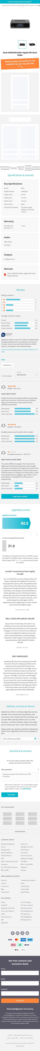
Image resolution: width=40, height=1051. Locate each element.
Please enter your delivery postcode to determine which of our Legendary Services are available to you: (19, 731)
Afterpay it (4, 864)
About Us (4, 880)
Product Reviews (6, 856)
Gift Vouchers (25, 850)
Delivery (3, 844)
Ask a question (6, 770)
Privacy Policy (25, 886)
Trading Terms (25, 880)
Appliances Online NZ (7, 908)
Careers (3, 883)
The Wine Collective (27, 905)
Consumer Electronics (12, 5)
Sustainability (25, 889)
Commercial (5, 886)
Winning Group (25, 914)
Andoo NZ (4, 905)
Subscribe (20, 1001)
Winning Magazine (26, 917)
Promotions (24, 853)
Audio (20, 5)
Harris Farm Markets (7, 911)
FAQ (2, 858)
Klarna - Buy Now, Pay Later (9, 861)
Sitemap (23, 870)
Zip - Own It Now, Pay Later (9, 867)
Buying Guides (5, 850)
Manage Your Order (27, 847)
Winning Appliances (27, 911)
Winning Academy (26, 908)
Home (4, 5)
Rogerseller (4, 923)
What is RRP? (5, 870)
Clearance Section (26, 856)
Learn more (19, 560)
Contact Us (24, 844)
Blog (2, 889)
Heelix (3, 914)
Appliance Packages (27, 858)
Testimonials (5, 892)
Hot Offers (24, 861)
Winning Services (26, 920)
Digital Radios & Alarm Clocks (30, 5)
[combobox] (27, 374)
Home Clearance (6, 917)
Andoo (3, 902)
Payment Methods (6, 853)
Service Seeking (26, 902)
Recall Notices (25, 892)
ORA (2, 920)
